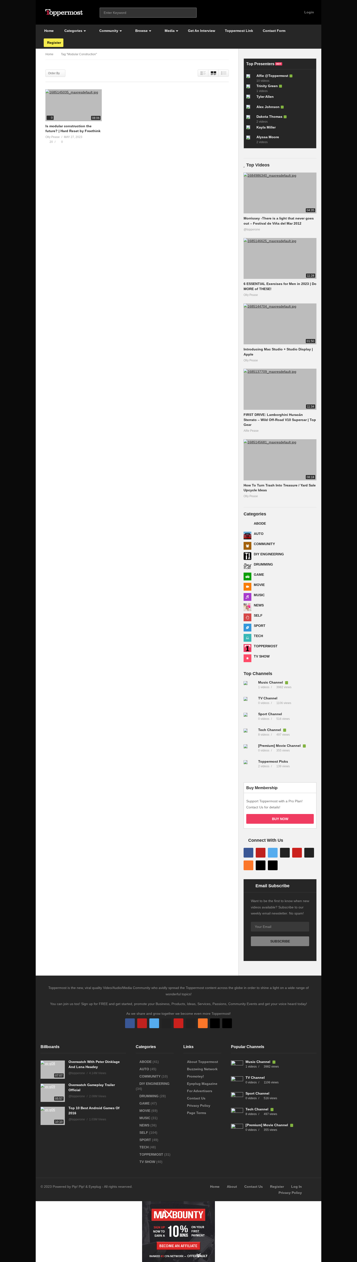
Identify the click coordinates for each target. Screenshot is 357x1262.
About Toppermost (202, 1062)
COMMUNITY (264, 544)
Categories (72, 31)
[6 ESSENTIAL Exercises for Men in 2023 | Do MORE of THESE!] (280, 258)
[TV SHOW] (247, 658)
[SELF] (247, 617)
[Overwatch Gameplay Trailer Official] (53, 1093)
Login (308, 12)
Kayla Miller (266, 127)
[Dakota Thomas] (250, 119)
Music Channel (271, 682)
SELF (258, 615)
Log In (296, 1187)
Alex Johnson (268, 107)
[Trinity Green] (250, 88)
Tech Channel (270, 730)
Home (48, 31)
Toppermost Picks (273, 761)
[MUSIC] (247, 597)
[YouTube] (260, 853)
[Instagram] (285, 853)
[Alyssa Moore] (250, 139)
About (232, 1187)
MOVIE (259, 585)
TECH (258, 636)
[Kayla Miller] (250, 129)
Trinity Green (267, 86)
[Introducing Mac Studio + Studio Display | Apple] (280, 324)
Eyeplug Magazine (202, 1084)
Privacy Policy (198, 1105)
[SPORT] (247, 627)
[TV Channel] (250, 703)
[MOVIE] (247, 587)
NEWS (259, 605)
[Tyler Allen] (250, 98)
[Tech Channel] (250, 735)
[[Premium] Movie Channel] (250, 750)
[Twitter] (273, 853)
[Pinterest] (297, 853)
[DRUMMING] (247, 566)
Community (108, 31)
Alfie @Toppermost (272, 76)
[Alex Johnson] (250, 109)
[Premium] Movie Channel (280, 746)
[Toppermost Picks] (250, 766)
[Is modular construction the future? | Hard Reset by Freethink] (73, 105)
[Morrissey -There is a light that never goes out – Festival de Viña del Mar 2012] (280, 193)
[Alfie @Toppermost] (250, 78)
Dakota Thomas (269, 117)
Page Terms (196, 1113)
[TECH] (247, 638)
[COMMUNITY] (247, 546)
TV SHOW (262, 656)
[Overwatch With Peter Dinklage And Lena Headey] (53, 1070)
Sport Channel (270, 714)
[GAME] (247, 576)
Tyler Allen (265, 97)
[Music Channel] (250, 687)
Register (53, 43)
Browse (141, 31)
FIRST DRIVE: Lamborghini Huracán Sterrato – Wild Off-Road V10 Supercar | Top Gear (280, 420)
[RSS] (248, 865)
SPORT (259, 626)
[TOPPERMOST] (247, 648)
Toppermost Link (239, 31)
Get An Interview (201, 31)
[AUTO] (247, 536)
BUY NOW (280, 819)
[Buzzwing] (260, 865)
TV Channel (267, 698)
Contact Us (196, 1098)
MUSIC (259, 595)
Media (169, 31)
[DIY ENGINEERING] (247, 556)
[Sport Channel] (250, 719)
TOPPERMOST (266, 646)
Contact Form (274, 31)
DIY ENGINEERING (269, 554)
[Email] (309, 853)
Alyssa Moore (267, 137)
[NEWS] (247, 607)
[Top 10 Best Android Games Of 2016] (53, 1116)
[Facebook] (248, 853)
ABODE (260, 523)
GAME (259, 574)
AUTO (259, 534)
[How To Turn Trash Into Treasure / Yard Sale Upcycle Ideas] (280, 459)
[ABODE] (247, 525)
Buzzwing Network (202, 1069)
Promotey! (195, 1076)
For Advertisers (199, 1091)
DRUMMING (263, 564)
